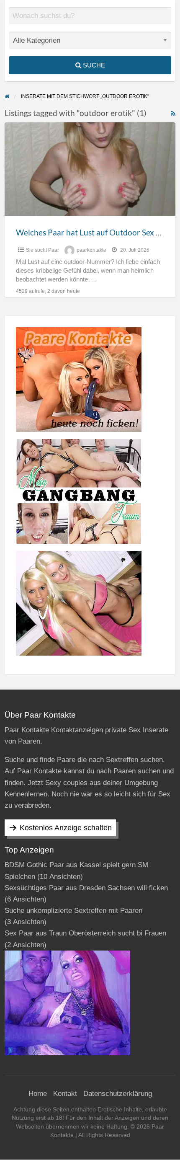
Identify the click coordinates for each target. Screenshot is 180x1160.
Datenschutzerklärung (117, 1094)
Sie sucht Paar (42, 250)
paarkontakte (91, 250)
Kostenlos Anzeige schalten (66, 828)
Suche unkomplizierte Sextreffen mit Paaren (73, 911)
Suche (93, 65)
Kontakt (65, 1094)
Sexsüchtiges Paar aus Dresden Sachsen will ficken (86, 888)
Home (37, 1094)
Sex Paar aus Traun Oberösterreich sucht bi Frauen (85, 933)
